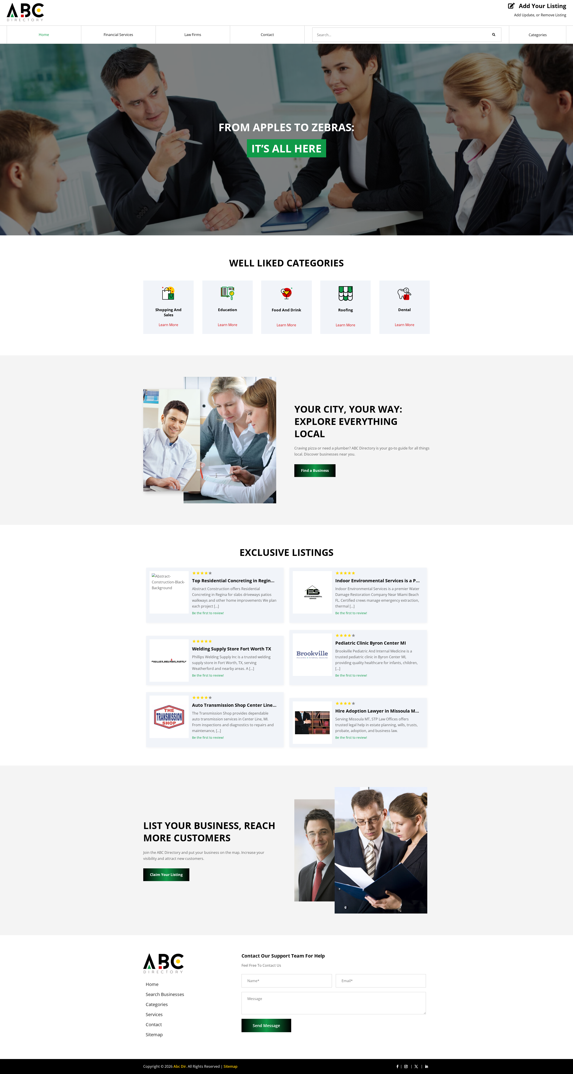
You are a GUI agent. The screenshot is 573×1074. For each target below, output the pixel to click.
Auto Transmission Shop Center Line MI (236, 705)
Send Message (266, 1025)
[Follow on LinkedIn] (426, 1066)
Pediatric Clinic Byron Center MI (370, 643)
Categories (538, 34)
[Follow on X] (417, 1066)
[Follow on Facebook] (397, 1066)
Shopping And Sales (168, 312)
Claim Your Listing (166, 874)
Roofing (345, 309)
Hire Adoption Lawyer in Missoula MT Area (382, 711)
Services (154, 1015)
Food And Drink (286, 309)
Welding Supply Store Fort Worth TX (231, 649)
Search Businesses (165, 995)
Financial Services (118, 34)
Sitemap (154, 1035)
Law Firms (192, 34)
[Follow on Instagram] (406, 1066)
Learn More (168, 324)
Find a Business (315, 470)
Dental (404, 309)
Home (44, 34)
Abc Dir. (180, 1066)
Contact (267, 34)
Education (227, 309)
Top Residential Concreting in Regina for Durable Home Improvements (270, 581)
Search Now (486, 34)
